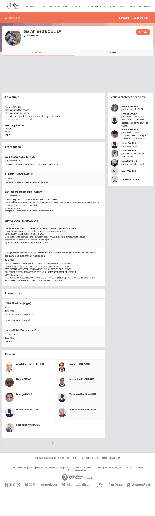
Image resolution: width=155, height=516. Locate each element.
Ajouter (144, 31)
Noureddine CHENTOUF (82, 409)
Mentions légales (110, 468)
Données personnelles (73, 468)
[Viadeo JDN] (99, 485)
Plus (53, 442)
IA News (30, 6)
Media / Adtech (58, 6)
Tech (42, 6)
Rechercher (14, 17)
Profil (38, 52)
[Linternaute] (48, 484)
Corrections (138, 468)
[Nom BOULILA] (114, 171)
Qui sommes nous (19, 468)
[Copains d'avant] (83, 485)
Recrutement (50, 468)
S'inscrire (124, 17)
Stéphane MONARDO (28, 424)
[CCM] (30, 485)
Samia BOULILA (129, 113)
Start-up (77, 6)
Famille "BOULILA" (130, 179)
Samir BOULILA (129, 143)
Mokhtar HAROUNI (27, 409)
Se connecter (141, 17)
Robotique (116, 6)
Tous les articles (125, 468)
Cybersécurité (96, 6)
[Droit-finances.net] (67, 485)
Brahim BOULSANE (79, 364)
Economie (145, 6)
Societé (59, 468)
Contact (31, 468)
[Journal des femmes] (12, 485)
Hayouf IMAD (23, 379)
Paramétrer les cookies (93, 468)
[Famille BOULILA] (114, 179)
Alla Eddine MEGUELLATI (30, 364)
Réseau (114, 52)
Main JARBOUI (24, 394)
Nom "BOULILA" (129, 171)
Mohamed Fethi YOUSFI (82, 394)
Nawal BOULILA (129, 161)
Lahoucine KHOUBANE (81, 379)
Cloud (131, 6)
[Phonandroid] (138, 485)
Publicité (39, 468)
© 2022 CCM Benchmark (77, 470)
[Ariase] (116, 484)
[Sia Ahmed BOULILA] (13, 37)
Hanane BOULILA (130, 106)
